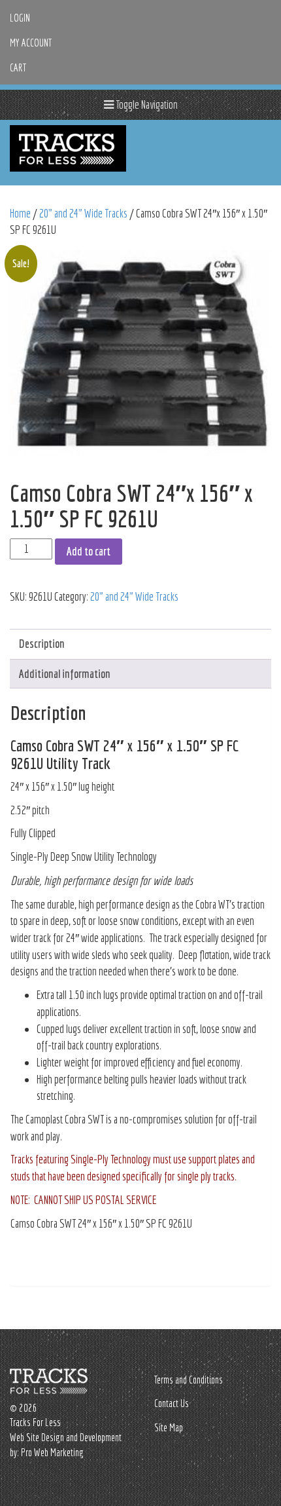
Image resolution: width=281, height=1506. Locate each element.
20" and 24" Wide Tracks (83, 213)
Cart (18, 67)
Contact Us (171, 1403)
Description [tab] (42, 643)
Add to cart (88, 551)
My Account (31, 42)
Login (20, 18)
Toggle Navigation (146, 104)
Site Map (168, 1427)
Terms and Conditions (188, 1379)
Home (20, 213)
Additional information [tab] (64, 674)
